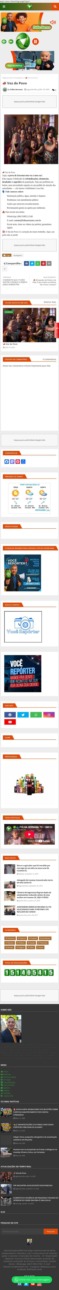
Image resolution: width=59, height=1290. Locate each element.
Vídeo (32, 947)
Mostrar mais (50, 302)
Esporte (23, 938)
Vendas (10, 947)
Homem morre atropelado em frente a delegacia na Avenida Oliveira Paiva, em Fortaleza (35, 1150)
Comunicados (9, 1077)
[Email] (49, 263)
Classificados (9, 1082)
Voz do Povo (8, 1085)
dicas (41, 947)
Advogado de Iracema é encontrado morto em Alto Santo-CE (35, 881)
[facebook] (10, 715)
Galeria (6, 1087)
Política (21, 943)
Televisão (43, 943)
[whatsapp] (36, 715)
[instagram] (49, 715)
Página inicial (7, 78)
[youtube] (10, 722)
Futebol (34, 938)
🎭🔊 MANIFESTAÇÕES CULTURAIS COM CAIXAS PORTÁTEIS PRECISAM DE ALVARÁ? (33, 1126)
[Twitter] (32, 263)
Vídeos (6, 1090)
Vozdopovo (19, 78)
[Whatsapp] (37, 263)
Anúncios (10, 938)
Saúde (32, 943)
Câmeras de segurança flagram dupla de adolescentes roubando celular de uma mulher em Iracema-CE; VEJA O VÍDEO (34, 895)
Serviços (7, 1079)
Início (5, 1071)
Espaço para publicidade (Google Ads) (29, 101)
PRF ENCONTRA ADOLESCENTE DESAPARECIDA (33, 1185)
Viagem (21, 947)
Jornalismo (46, 938)
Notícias (10, 943)
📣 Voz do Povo (10, 344)
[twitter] (23, 715)
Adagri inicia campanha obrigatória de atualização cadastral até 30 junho (35, 1138)
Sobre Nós (8, 1096)
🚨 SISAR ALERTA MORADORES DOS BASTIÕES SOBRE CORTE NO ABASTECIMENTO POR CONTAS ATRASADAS (35, 1112)
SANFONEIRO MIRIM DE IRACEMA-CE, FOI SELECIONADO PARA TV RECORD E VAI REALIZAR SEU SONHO (34, 909)
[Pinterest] (43, 263)
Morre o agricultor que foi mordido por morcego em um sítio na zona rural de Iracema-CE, (33, 868)
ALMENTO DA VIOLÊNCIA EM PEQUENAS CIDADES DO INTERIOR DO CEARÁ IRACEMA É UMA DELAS (35, 1199)
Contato (6, 1093)
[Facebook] (26, 263)
